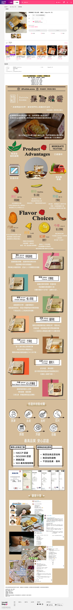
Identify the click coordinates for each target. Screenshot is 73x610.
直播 (14, 604)
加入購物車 (38, 30)
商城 (14, 605)
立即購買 (57, 30)
